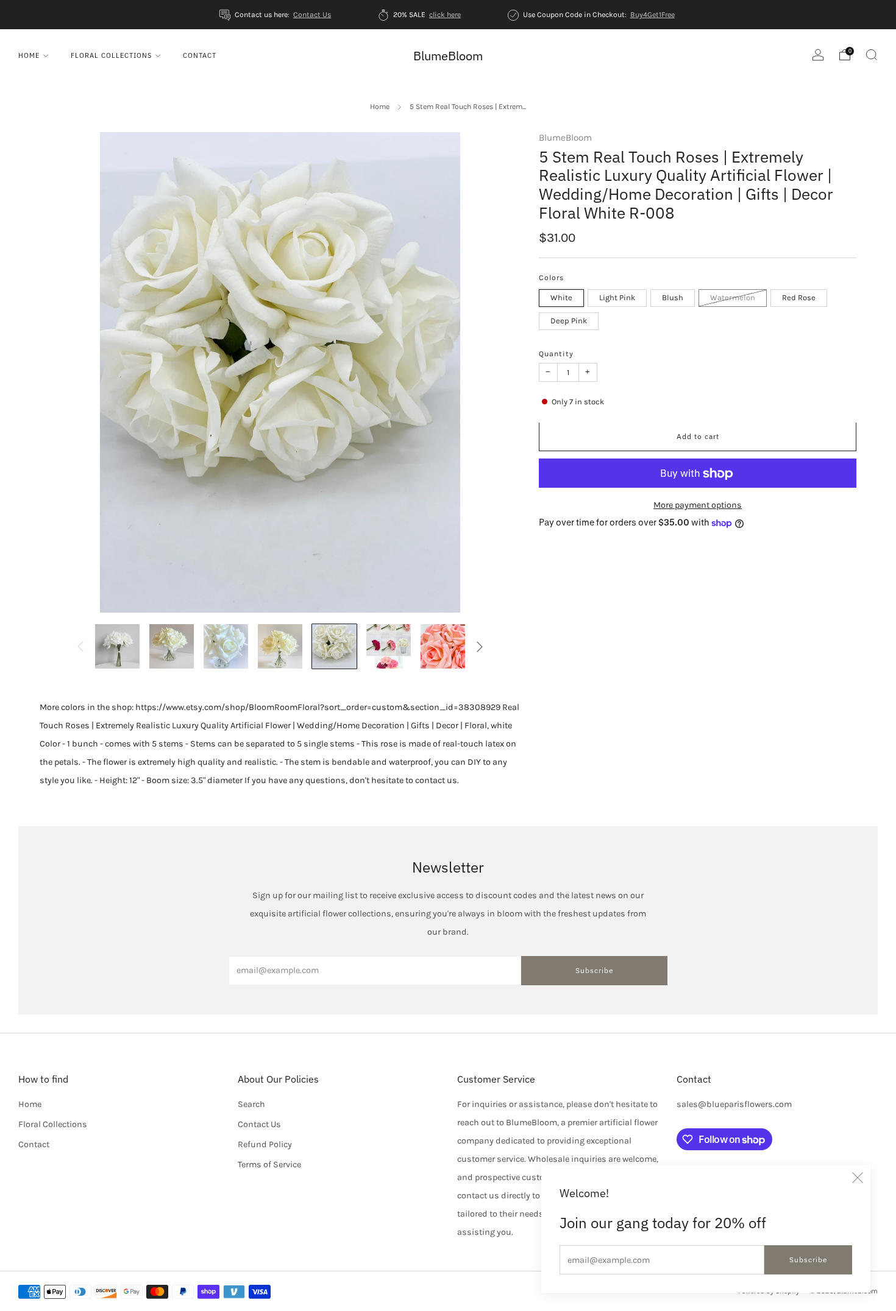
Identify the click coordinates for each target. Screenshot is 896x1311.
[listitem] (276, 14)
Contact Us (312, 14)
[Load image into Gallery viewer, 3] (226, 646)
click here (445, 14)
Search (251, 1104)
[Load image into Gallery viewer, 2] (171, 646)
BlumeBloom (448, 55)
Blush (672, 298)
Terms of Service (269, 1164)
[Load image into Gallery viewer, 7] (443, 646)
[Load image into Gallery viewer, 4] (280, 646)
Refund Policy (265, 1144)
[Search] (872, 55)
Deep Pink (568, 321)
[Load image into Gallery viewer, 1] (117, 646)
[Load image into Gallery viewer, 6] (388, 646)
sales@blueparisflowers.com (734, 1104)
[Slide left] (80, 646)
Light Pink (617, 298)
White (561, 298)
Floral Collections (111, 55)
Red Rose (799, 298)
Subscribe (808, 1259)
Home (29, 55)
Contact (199, 55)
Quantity (556, 354)
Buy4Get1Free (652, 14)
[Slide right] (480, 646)
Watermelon (732, 298)
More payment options (697, 506)
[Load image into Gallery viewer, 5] (334, 646)
